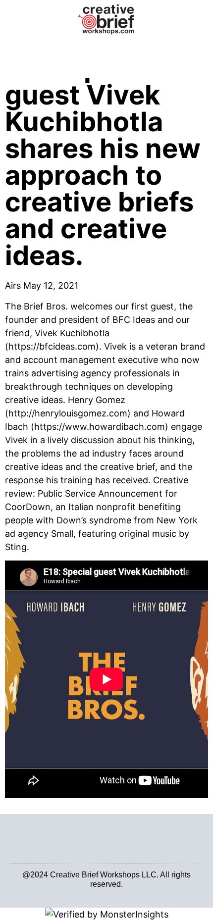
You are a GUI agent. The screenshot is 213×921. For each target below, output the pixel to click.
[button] (107, 49)
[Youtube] (112, 892)
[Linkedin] (101, 892)
